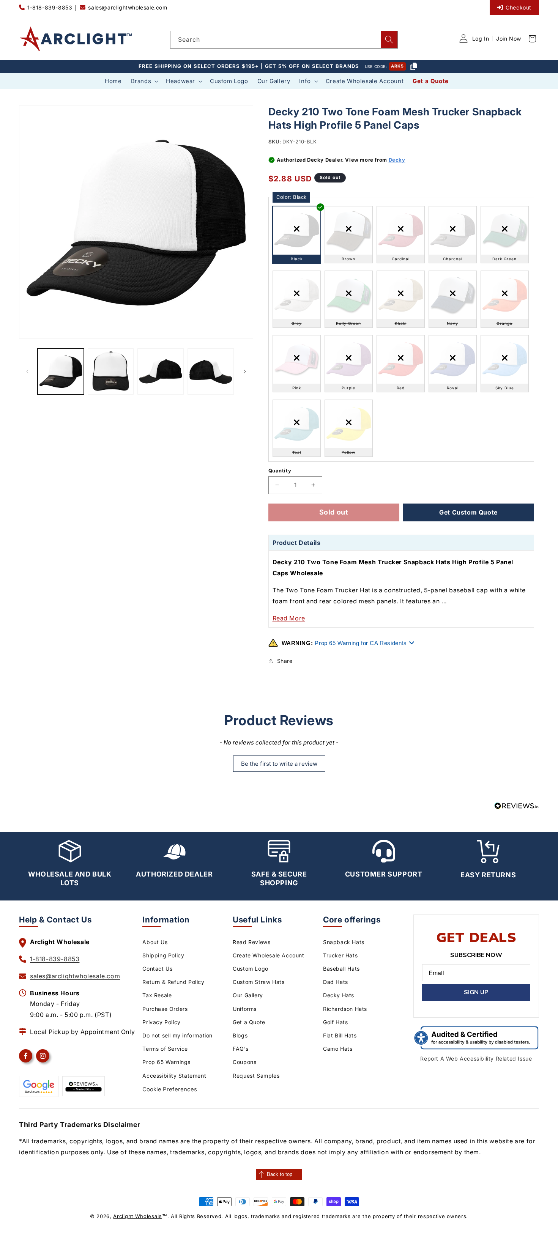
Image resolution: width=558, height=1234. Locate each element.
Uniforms (245, 1009)
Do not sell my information (177, 1035)
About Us (154, 942)
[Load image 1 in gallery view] (61, 371)
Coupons (244, 1062)
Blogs (240, 1035)
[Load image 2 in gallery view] (111, 371)
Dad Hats (335, 982)
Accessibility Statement (174, 1075)
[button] (144, 81)
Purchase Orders (165, 1009)
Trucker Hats (340, 955)
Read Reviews (251, 942)
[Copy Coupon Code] (413, 66)
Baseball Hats (341, 968)
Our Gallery (248, 995)
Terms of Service (165, 1048)
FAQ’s (240, 1048)
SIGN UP (476, 992)
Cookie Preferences (169, 1089)
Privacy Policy (161, 1022)
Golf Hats (335, 1022)
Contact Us (157, 968)
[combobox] (283, 39)
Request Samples (256, 1075)
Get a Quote (249, 1022)
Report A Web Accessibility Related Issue (476, 1058)
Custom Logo (250, 968)
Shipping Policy (163, 955)
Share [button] (285, 661)
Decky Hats (338, 995)
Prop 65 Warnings (166, 1062)
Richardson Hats (345, 1009)
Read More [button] (289, 618)
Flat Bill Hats (339, 1035)
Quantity (280, 470)
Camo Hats (337, 1048)
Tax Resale (157, 995)
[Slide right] (244, 371)
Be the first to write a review (279, 763)
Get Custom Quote (468, 512)
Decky (397, 160)
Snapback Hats (343, 942)
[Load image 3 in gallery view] (160, 371)
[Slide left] (27, 371)
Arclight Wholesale (137, 1216)
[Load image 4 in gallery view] (211, 371)
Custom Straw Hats (258, 982)
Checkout (518, 7)
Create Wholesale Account (268, 955)
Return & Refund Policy (173, 982)
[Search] (389, 39)
